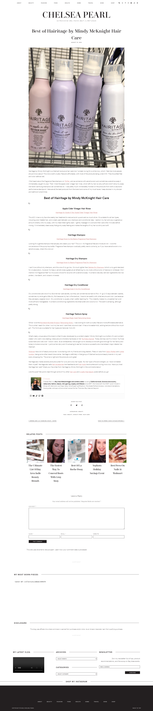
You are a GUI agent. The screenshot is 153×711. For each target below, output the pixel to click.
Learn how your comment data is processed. (71, 549)
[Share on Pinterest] (71, 405)
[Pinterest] (42, 396)
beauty (69, 414)
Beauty (80, 411)
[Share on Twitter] (76, 405)
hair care (86, 414)
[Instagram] (31, 396)
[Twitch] (39, 396)
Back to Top (137, 708)
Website (96, 534)
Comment (32, 506)
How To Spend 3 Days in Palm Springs (111, 420)
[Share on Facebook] (82, 405)
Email (63, 534)
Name (31, 534)
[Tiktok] (36, 396)
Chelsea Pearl (76, 15)
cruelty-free (77, 414)
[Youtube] (34, 396)
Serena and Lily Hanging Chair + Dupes (43, 420)
